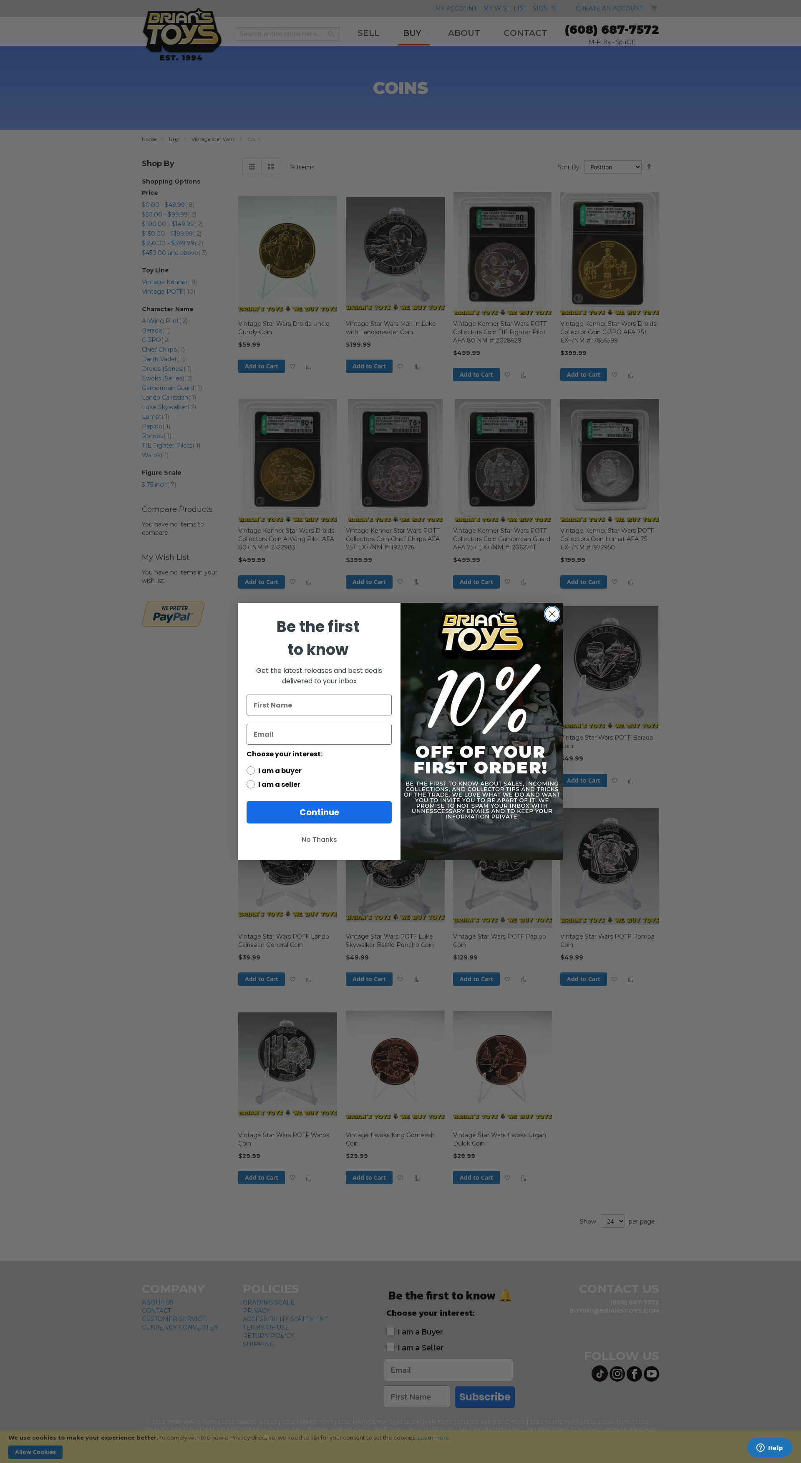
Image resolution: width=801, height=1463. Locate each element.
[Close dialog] (552, 614)
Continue (319, 812)
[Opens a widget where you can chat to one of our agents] (770, 1448)
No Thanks (319, 839)
